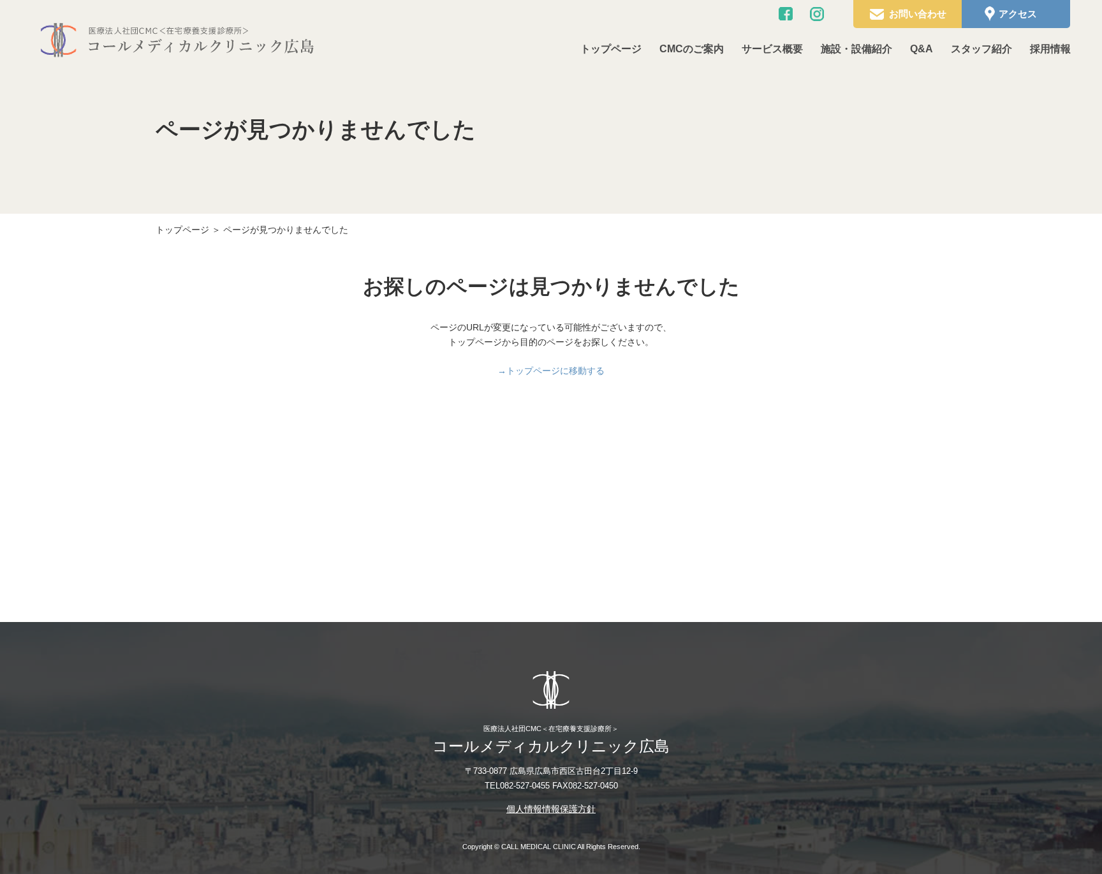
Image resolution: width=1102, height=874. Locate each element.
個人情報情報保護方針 (551, 809)
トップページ (611, 48)
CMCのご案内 (691, 48)
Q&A (921, 48)
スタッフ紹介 (981, 48)
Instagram (817, 13)
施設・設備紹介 (856, 48)
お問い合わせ (917, 13)
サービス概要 (772, 48)
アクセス (1018, 13)
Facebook (786, 13)
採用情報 (1050, 48)
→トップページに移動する (551, 371)
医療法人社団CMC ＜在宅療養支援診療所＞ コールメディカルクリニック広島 (177, 40)
